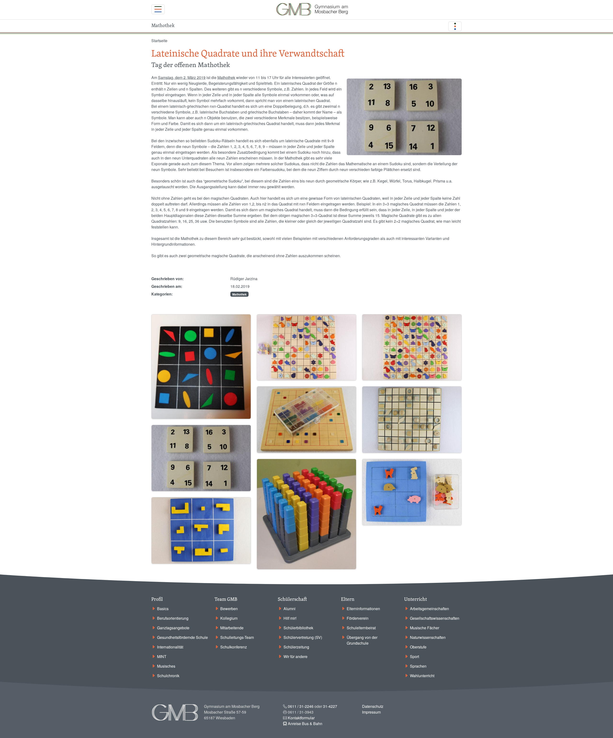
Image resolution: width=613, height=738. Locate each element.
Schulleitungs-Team (237, 637)
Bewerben (229, 608)
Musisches (166, 666)
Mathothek (226, 77)
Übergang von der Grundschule (362, 640)
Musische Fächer (424, 627)
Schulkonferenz (233, 647)
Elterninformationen (363, 608)
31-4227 (330, 706)
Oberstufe (418, 647)
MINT (161, 656)
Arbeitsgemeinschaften (429, 608)
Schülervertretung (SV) (303, 637)
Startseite (159, 40)
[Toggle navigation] (158, 9)
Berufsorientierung (172, 618)
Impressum (371, 712)
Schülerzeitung (296, 647)
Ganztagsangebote (173, 627)
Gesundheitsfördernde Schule (182, 637)
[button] (201, 366)
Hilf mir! (290, 618)
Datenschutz (372, 706)
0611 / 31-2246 (300, 706)
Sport (414, 656)
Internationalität (170, 647)
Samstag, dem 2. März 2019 (181, 77)
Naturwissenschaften (428, 637)
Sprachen (418, 666)
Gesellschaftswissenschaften (434, 618)
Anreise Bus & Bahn (305, 723)
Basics (163, 608)
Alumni (289, 608)
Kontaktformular (301, 718)
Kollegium (229, 618)
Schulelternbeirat (361, 627)
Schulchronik (168, 675)
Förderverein (358, 618)
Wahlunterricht (422, 675)
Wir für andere (295, 656)
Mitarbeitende (232, 627)
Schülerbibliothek (298, 627)
